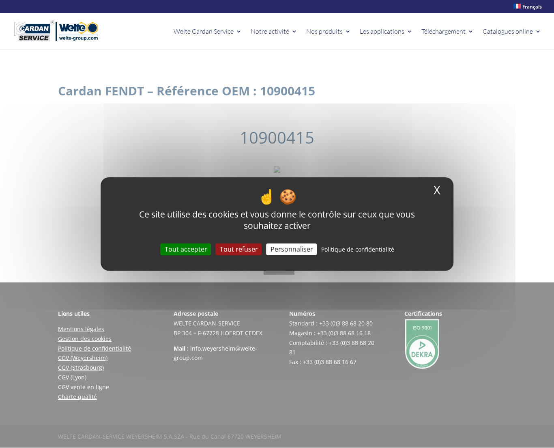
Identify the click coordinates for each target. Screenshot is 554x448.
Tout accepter (186, 249)
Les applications (382, 31)
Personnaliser (292, 249)
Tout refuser (239, 249)
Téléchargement (443, 31)
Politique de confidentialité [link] (357, 249)
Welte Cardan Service (204, 31)
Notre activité (270, 31)
